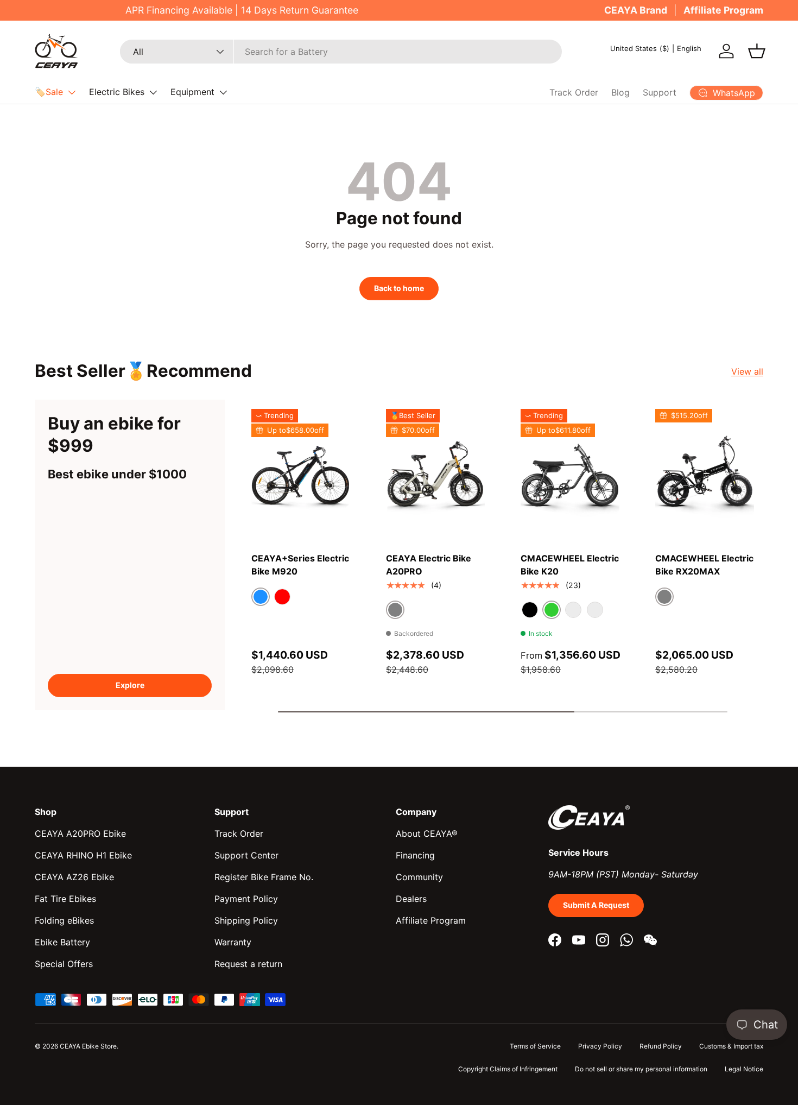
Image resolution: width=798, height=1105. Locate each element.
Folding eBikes (64, 920)
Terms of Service (535, 1046)
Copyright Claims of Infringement (508, 1069)
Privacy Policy (600, 1046)
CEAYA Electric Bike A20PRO (428, 565)
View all (747, 371)
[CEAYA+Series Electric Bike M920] (300, 475)
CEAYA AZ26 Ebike (74, 877)
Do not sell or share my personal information (641, 1069)
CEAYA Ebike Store (88, 1046)
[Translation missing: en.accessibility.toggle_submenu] (71, 92)
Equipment (192, 91)
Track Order (573, 92)
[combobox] (341, 52)
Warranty (232, 942)
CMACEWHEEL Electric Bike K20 (570, 565)
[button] (757, 51)
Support (659, 92)
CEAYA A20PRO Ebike (80, 833)
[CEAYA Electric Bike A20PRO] (435, 475)
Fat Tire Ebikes (65, 898)
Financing (415, 855)
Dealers (411, 898)
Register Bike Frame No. (263, 877)
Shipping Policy (246, 920)
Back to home (399, 288)
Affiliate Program (723, 10)
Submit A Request (596, 905)
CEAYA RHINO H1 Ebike (83, 855)
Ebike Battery (62, 942)
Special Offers (64, 963)
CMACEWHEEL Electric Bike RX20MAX (704, 565)
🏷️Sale (49, 91)
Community (419, 877)
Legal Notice (744, 1069)
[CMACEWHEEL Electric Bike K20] (570, 475)
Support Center (246, 855)
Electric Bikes (116, 91)
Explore (130, 685)
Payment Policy (246, 898)
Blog (620, 92)
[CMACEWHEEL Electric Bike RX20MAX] (704, 475)
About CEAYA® (427, 833)
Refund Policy (660, 1046)
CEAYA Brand (635, 10)
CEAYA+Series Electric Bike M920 (300, 565)
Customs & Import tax (731, 1046)
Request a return (248, 963)
